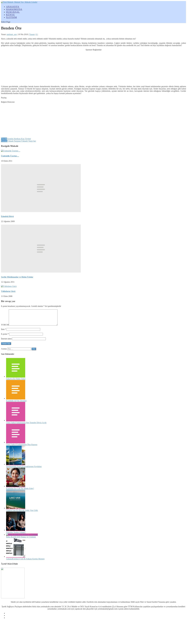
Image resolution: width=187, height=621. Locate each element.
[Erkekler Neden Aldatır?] (15, 530)
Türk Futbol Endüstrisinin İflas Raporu (21, 444)
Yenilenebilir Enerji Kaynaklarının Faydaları (24, 466)
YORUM (5, 325)
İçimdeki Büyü (7, 216)
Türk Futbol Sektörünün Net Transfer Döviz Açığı (26, 423)
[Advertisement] (93, 67)
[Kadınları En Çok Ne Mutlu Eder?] (15, 486)
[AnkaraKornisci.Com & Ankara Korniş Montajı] (15, 556)
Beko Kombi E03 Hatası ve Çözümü (21, 537)
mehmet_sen (12, 34)
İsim (3, 329)
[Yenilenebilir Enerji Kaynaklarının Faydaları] (15, 464)
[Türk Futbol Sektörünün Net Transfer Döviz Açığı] (15, 420)
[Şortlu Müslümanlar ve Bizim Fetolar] (41, 272)
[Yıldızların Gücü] (9, 286)
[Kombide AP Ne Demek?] (15, 398)
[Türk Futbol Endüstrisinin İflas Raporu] (15, 442)
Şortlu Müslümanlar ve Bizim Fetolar (17, 277)
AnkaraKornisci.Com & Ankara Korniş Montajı (25, 559)
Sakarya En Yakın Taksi (15, 379)
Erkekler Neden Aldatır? (16, 532)
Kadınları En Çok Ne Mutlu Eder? (20, 488)
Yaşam (32, 34)
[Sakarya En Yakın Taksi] (15, 376)
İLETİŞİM (11, 17)
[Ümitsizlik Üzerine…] (10, 151)
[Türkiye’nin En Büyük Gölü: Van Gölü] (15, 508)
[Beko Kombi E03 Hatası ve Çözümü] (22, 535)
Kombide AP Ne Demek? (16, 401)
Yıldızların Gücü (8, 291)
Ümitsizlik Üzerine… (10, 156)
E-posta (5, 334)
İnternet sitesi (6, 339)
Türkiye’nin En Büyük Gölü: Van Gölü (22, 510)
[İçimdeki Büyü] (41, 211)
